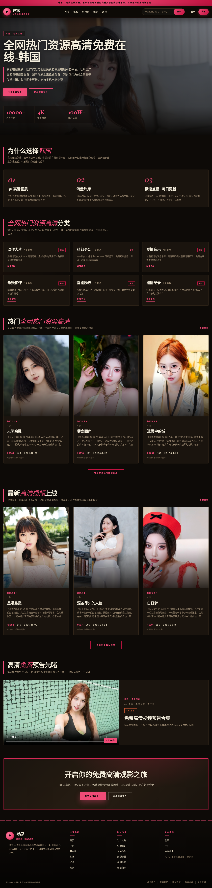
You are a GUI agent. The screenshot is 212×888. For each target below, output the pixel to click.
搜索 (179, 11)
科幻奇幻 (121, 845)
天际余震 (14, 431)
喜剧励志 (121, 862)
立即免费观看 (15, 92)
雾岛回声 (84, 431)
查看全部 (204, 328)
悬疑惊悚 (121, 856)
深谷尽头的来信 (89, 602)
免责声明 (202, 882)
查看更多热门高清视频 (106, 473)
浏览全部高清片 (93, 796)
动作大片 (121, 840)
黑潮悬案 (14, 602)
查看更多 (11, 266)
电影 (76, 11)
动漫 (104, 11)
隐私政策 (176, 882)
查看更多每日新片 (106, 645)
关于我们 (151, 882)
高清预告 (169, 851)
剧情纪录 (121, 867)
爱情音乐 (121, 851)
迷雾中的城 (156, 431)
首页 (67, 11)
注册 (203, 11)
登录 (193, 11)
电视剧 (86, 11)
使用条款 (189, 882)
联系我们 (164, 882)
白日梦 (152, 602)
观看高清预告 (41, 92)
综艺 (96, 11)
